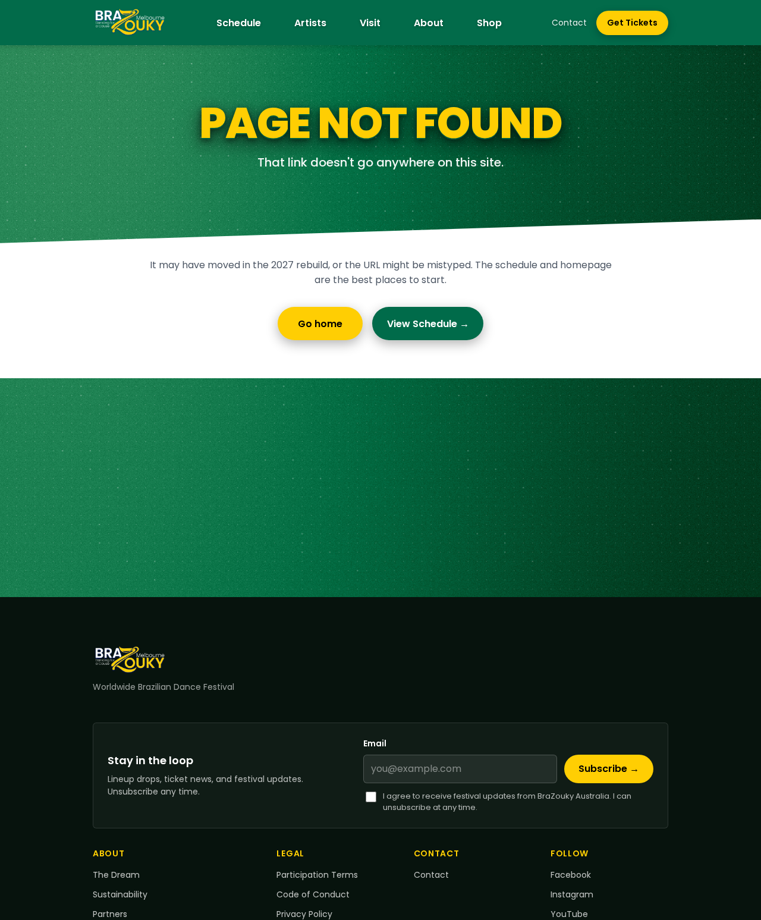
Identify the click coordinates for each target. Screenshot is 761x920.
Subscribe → (608, 768)
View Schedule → (428, 324)
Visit (370, 23)
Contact (569, 23)
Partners (110, 914)
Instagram (572, 894)
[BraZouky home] (130, 22)
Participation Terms (317, 875)
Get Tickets (637, 25)
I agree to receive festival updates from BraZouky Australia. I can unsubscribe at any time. (507, 802)
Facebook (571, 875)
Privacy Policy (304, 914)
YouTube (569, 914)
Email (374, 743)
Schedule (238, 23)
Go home (320, 324)
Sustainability (120, 894)
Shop (489, 23)
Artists (310, 23)
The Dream (116, 875)
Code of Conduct (313, 894)
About (429, 23)
